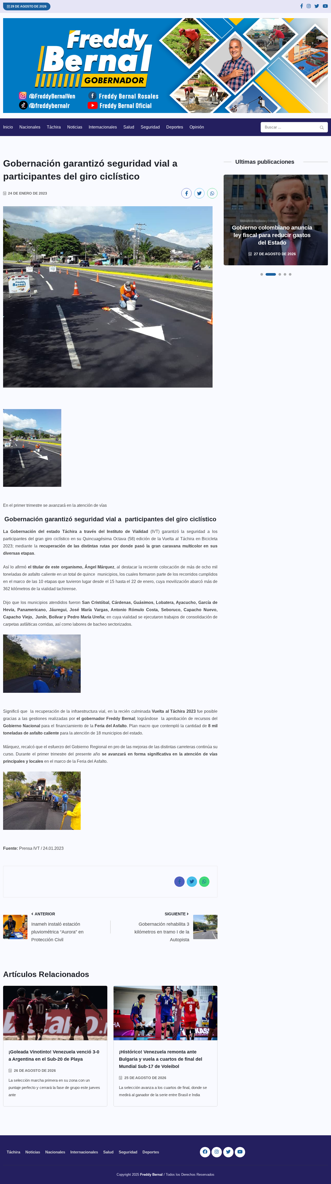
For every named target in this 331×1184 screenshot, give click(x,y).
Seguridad (150, 127)
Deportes (174, 127)
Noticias (74, 127)
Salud (128, 127)
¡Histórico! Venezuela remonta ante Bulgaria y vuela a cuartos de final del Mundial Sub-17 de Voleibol (160, 1059)
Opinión (197, 127)
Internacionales (103, 127)
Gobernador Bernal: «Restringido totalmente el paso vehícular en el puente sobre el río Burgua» (272, 231)
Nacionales (29, 127)
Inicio (8, 127)
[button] (261, 274)
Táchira (54, 127)
